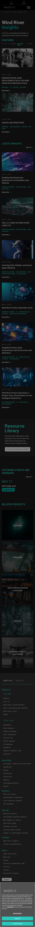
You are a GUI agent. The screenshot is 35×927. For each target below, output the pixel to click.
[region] (17, 904)
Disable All (17, 918)
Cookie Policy (10, 907)
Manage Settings (17, 913)
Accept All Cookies (17, 923)
